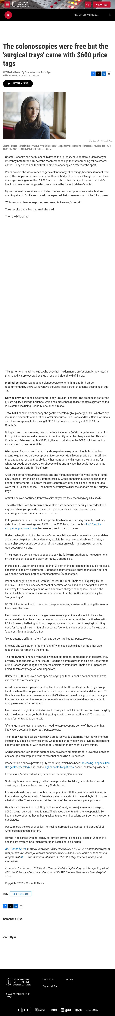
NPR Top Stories (20, 894)
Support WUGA (50, 986)
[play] (8, 15)
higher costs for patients (59, 767)
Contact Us (48, 979)
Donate (103, 4)
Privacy (69, 979)
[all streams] (110, 15)
